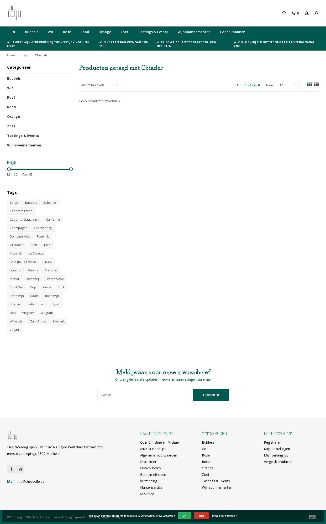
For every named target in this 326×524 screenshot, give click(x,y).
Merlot (14, 279)
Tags (25, 55)
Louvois (15, 270)
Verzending (148, 481)
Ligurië (47, 262)
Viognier (28, 313)
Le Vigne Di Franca (23, 262)
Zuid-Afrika (38, 321)
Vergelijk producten (279, 461)
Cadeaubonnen (232, 32)
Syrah (56, 304)
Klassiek (16, 253)
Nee (201, 515)
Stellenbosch (35, 304)
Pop (33, 287)
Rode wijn (17, 296)
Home (11, 55)
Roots (34, 296)
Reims (46, 287)
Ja (184, 515)
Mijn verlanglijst (276, 455)
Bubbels (31, 32)
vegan (14, 329)
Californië (53, 219)
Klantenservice (151, 487)
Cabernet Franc (21, 211)
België (14, 202)
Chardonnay (43, 228)
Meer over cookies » (224, 515)
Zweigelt (59, 321)
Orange (105, 32)
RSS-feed (147, 494)
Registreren (273, 442)
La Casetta (36, 253)
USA (13, 313)
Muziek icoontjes (153, 448)
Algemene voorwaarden (158, 455)
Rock (61, 287)
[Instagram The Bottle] (20, 469)
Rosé (67, 32)
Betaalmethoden (153, 474)
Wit (50, 32)
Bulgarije (49, 202)
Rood (84, 32)
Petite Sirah (55, 279)
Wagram (47, 313)
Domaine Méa (20, 236)
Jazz (47, 245)
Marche (32, 270)
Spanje (15, 304)
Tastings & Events (153, 32)
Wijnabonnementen (194, 32)
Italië (34, 245)
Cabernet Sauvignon (25, 219)
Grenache (17, 245)
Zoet (124, 32)
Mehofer (51, 270)
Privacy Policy (150, 468)
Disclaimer (148, 461)
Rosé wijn (52, 296)
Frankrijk (43, 236)
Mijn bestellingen (277, 448)
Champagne (18, 228)
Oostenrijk (33, 279)
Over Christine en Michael (159, 442)
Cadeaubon (90, 13)
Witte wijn (17, 321)
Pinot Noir (17, 287)
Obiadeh (41, 55)
